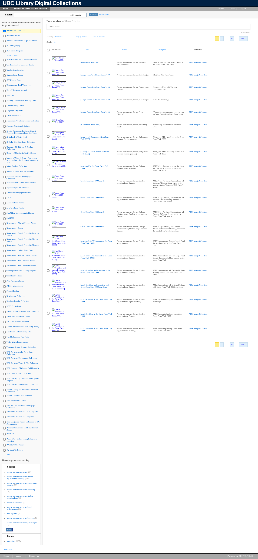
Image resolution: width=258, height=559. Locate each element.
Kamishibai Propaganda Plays (18, 192)
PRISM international (14, 286)
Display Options (81, 37)
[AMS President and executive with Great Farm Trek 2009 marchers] (95, 286)
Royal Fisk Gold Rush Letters (18, 316)
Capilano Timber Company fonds (20, 65)
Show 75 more (12, 55)
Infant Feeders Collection (16, 166)
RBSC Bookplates (13, 306)
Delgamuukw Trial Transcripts (18, 85)
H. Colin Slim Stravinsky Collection (20, 142)
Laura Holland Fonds (15, 203)
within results (75, 15)
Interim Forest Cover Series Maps (20, 171)
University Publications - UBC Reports (22, 412)
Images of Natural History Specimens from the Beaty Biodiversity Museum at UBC (22, 160)
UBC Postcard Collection (16, 400)
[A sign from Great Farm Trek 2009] (95, 75)
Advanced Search (104, 14)
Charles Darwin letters (15, 70)
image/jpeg (11, 541)
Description (58, 37)
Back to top (8, 549)
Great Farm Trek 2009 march (92, 181)
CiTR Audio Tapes (13, 80)
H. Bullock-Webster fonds (16, 137)
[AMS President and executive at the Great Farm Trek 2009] (95, 271)
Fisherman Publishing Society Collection (22, 121)
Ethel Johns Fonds (13, 116)
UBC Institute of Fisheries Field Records (22, 368)
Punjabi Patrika (12, 291)
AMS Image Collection (15, 30)
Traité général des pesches (17, 342)
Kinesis (9, 198)
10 (232, 38)
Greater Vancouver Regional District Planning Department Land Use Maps (21, 132)
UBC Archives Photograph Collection (21, 358)
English (244, 9)
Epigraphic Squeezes (14, 111)
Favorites (221, 9)
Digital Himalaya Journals (16, 90)
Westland (10, 434)
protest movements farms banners (20, 518)
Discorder (10, 95)
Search (8, 15)
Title (87, 50)
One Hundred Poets (14, 276)
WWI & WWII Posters (15, 445)
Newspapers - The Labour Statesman (21, 265)
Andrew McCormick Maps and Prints (21, 40)
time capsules (12, 513)
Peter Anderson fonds (15, 281)
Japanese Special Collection (17, 187)
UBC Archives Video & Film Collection (22, 363)
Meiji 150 (10, 218)
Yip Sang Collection (14, 450)
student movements (14, 502)
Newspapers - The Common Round (20, 260)
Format (10, 536)
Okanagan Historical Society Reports (21, 271)
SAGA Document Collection (17, 321)
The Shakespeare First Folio (17, 337)
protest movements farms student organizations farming (20, 477)
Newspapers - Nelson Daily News (19, 250)
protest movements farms (17, 472)
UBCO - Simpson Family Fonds (19, 395)
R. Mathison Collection (15, 296)
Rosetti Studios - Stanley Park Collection (22, 311)
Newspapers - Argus (14, 228)
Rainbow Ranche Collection (17, 301)
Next (242, 38)
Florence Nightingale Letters (17, 126)
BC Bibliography (13, 46)
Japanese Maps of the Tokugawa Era (21, 182)
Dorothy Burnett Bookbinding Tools (21, 100)
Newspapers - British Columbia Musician (22, 245)
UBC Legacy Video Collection (18, 373)
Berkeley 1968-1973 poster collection (21, 60)
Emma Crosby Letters (15, 105)
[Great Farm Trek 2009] (90, 62)
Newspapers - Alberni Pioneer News (20, 223)
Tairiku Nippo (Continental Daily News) (22, 327)
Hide (8, 454)
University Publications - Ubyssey (20, 417)
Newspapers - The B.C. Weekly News (21, 255)
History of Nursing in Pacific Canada (21, 153)
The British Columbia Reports (18, 332)
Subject (11, 467)
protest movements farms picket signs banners (22, 484)
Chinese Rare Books (14, 75)
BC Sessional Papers (14, 51)
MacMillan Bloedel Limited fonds (20, 213)
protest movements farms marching (21, 489)
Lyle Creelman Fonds (15, 208)
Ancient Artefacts (13, 35)
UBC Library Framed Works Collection (22, 384)
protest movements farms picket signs (22, 523)
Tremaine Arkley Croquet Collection (21, 347)
